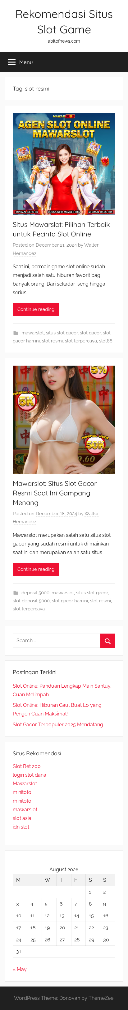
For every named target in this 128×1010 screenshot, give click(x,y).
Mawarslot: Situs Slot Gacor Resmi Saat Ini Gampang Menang (55, 493)
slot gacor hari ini (70, 601)
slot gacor (90, 333)
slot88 (105, 341)
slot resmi (52, 341)
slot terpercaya (81, 341)
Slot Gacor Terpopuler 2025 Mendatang (58, 725)
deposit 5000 (35, 593)
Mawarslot (25, 784)
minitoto (22, 792)
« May (20, 969)
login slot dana (29, 775)
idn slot (21, 827)
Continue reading (35, 309)
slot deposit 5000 (31, 601)
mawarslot (32, 333)
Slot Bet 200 (27, 766)
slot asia (22, 818)
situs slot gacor (62, 333)
